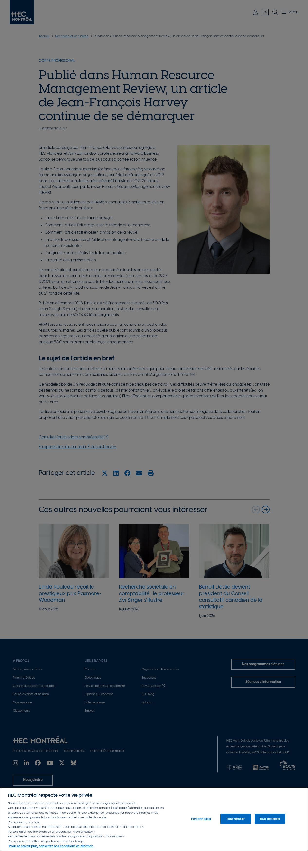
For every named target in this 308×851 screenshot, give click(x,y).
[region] (154, 819)
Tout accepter (270, 819)
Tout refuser (235, 819)
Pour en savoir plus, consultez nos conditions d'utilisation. (51, 846)
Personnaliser (201, 819)
